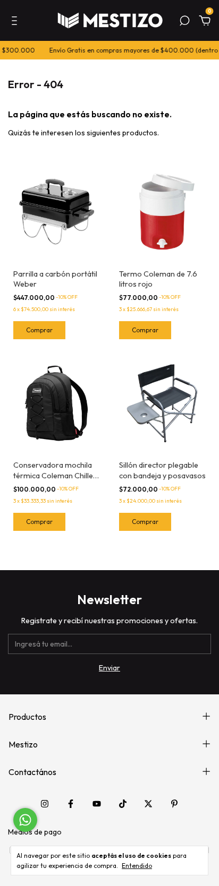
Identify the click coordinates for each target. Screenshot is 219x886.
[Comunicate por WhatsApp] (25, 820)
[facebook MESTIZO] (70, 803)
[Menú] (16, 22)
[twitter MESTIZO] (148, 803)
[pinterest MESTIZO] (174, 803)
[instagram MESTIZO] (44, 803)
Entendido (137, 866)
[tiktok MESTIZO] (123, 803)
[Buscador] (184, 22)
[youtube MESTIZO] (96, 803)
